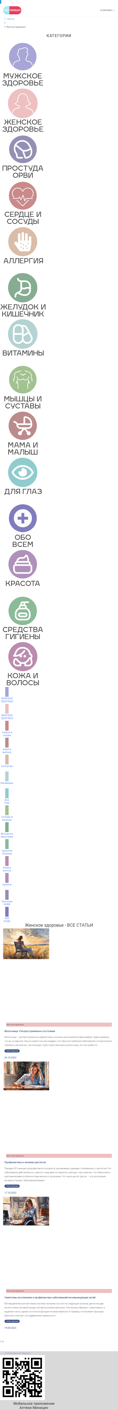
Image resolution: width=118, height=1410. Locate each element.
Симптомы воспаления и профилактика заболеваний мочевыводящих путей (49, 1297)
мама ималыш (6, 750)
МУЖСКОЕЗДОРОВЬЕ (7, 700)
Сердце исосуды (7, 733)
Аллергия (7, 766)
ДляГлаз (6, 801)
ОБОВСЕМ (7, 920)
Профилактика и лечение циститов (25, 1162)
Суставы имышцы (7, 818)
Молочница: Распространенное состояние (29, 1031)
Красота (7, 884)
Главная (10, 19)
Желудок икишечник (7, 835)
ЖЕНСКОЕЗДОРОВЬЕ (7, 717)
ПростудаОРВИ (7, 903)
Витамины (7, 783)
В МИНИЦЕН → (107, 10)
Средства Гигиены (7, 852)
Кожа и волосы (7, 869)
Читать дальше (12, 1051)
